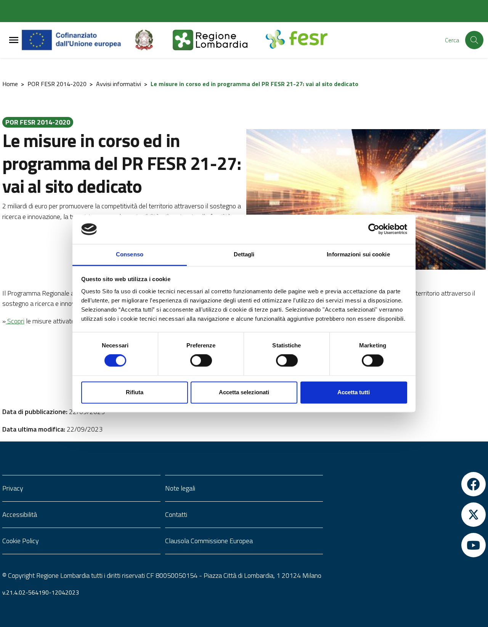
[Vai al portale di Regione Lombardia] (219, 40)
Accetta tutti (353, 392)
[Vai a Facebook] (406, 484)
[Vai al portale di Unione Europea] (77, 40)
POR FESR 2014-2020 (57, 83)
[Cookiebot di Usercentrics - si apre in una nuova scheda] (373, 229)
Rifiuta (134, 392)
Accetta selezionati (244, 392)
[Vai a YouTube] (406, 545)
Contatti (176, 514)
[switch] (201, 361)
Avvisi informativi (118, 83)
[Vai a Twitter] (406, 514)
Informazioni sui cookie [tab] (358, 254)
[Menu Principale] (14, 40)
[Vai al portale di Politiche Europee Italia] (153, 40)
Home (10, 83)
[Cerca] (474, 40)
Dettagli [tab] (244, 254)
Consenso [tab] (129, 254)
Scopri (15, 321)
